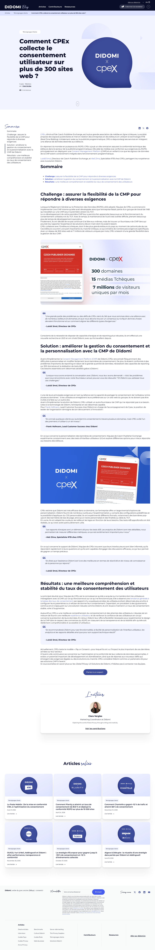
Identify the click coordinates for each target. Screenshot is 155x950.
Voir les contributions (95, 729)
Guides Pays (22, 937)
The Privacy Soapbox (57, 933)
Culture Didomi (39, 933)
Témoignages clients (21, 13)
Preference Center (78, 908)
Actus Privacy (22, 945)
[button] (146, 2)
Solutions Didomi (56, 941)
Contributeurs (55, 7)
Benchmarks (38, 929)
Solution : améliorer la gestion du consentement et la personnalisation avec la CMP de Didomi (20, 148)
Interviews (21, 933)
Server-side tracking (57, 929)
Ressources (70, 7)
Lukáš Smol (46, 159)
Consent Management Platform (86, 151)
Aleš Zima (95, 159)
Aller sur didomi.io (137, 936)
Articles (42, 7)
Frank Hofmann (52, 407)
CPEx (43, 134)
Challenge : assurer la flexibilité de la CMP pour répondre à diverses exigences (18, 138)
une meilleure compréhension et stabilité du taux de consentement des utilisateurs (88, 182)
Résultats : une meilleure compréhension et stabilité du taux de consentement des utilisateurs (19, 159)
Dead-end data (23, 929)
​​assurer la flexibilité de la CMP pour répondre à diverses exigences (80, 176)
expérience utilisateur (80, 615)
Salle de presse (39, 941)
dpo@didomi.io (95, 911)
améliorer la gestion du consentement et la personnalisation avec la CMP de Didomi (88, 179)
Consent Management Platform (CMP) (79, 359)
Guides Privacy (23, 941)
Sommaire (11, 131)
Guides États (38, 937)
